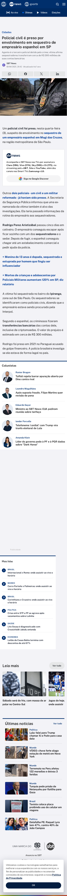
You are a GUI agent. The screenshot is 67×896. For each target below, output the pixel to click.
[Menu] (64, 4)
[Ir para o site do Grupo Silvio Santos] (29, 846)
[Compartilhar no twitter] (41, 73)
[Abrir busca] (57, 4)
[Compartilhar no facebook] (25, 73)
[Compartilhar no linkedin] (57, 73)
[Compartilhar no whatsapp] (9, 73)
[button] (24, 692)
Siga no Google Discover (36, 178)
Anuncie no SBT (34, 855)
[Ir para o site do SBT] (50, 846)
